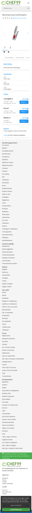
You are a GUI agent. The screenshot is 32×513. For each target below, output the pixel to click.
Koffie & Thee (6, 194)
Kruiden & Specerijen (8, 350)
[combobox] (16, 8)
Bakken (4, 387)
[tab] (9, 58)
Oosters (4, 364)
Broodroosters (6, 154)
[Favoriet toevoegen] (4, 52)
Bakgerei (4, 269)
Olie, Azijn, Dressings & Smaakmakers (13, 359)
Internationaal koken (8, 422)
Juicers (4, 185)
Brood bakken (6, 399)
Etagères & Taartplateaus (9, 301)
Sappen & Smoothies (8, 428)
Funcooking (5, 174)
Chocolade (5, 402)
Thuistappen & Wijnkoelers (10, 229)
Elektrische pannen (7, 165)
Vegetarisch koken (7, 439)
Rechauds (5, 208)
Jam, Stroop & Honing (8, 347)
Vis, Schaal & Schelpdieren (9, 442)
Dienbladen (5, 298)
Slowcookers (6, 214)
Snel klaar (5, 431)
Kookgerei (5, 278)
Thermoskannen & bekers (9, 263)
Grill (3, 177)
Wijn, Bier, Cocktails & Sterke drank (12, 448)
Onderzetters (6, 315)
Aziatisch (4, 385)
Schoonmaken (6, 260)
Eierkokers (5, 159)
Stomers (4, 226)
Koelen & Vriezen (7, 191)
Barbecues (5, 272)
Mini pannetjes (6, 310)
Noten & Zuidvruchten (8, 356)
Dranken (4, 344)
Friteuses (4, 171)
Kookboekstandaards (8, 255)
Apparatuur (5, 382)
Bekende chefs (6, 393)
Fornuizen (5, 168)
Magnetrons (5, 200)
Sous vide (5, 220)
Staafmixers (5, 223)
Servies (4, 324)
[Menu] (28, 3)
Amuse (4, 292)
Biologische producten (8, 338)
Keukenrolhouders (7, 252)
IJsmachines (5, 183)
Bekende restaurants (8, 396)
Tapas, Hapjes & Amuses (9, 437)
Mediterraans (6, 353)
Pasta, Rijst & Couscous (9, 367)
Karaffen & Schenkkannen (9, 304)
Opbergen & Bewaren (8, 258)
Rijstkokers (5, 211)
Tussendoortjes (6, 376)
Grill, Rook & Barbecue (8, 416)
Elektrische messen (7, 162)
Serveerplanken (6, 321)
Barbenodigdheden (7, 249)
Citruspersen (5, 157)
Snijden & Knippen (7, 284)
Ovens (4, 203)
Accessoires (5, 145)
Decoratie (5, 341)
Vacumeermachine (7, 234)
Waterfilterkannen (7, 240)
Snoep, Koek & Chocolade (9, 370)
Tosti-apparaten (6, 232)
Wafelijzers (5, 237)
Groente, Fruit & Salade (9, 419)
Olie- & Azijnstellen (7, 312)
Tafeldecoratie (6, 327)
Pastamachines (6, 206)
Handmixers (5, 180)
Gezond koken (6, 413)
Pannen (4, 281)
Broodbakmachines (7, 151)
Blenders (4, 148)
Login (5, 135)
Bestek (4, 295)
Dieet (3, 411)
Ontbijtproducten (7, 362)
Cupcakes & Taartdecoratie (10, 405)
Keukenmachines (7, 188)
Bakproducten (6, 336)
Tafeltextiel (5, 330)
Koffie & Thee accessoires (9, 307)
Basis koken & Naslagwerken (10, 390)
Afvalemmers (6, 246)
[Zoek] (28, 8)
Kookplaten (5, 197)
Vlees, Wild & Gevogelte (9, 445)
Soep (3, 373)
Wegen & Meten (7, 286)
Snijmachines (6, 217)
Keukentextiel (6, 275)
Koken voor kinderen (8, 425)
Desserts (4, 408)
